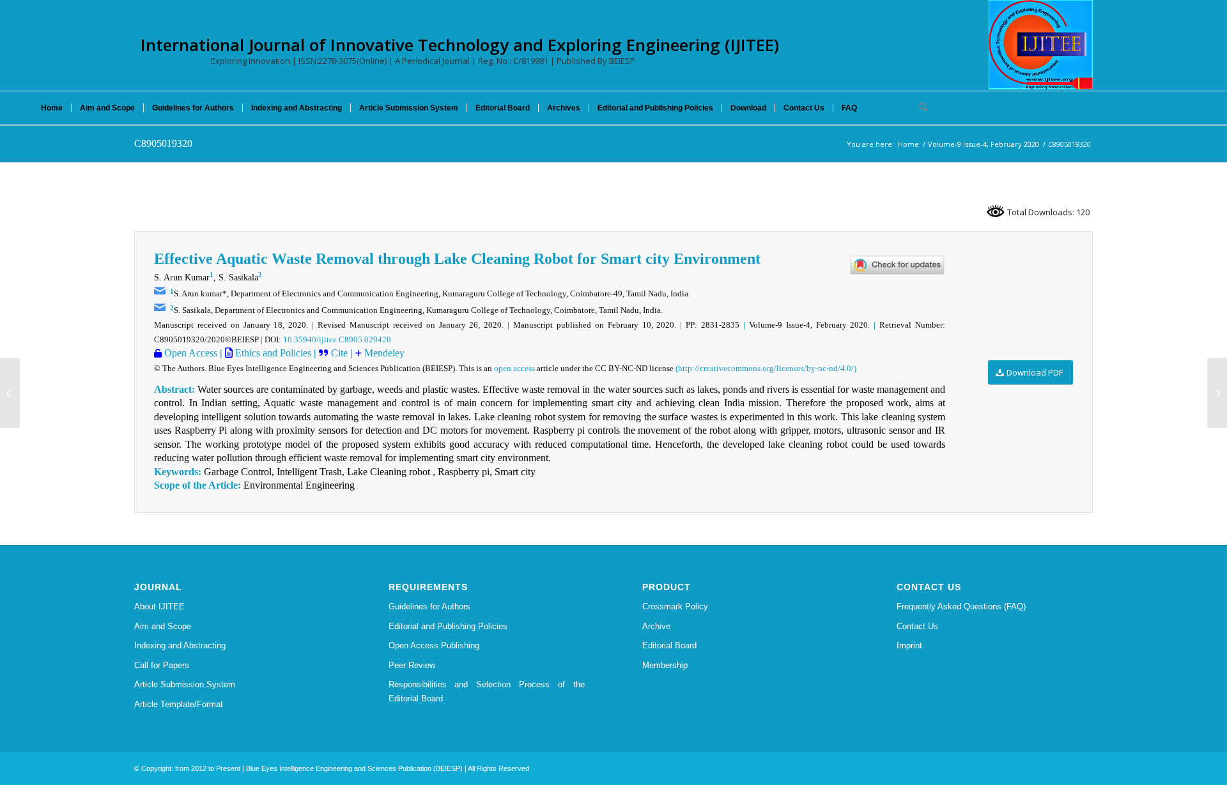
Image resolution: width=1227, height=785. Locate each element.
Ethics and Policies (272, 352)
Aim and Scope (162, 626)
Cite (339, 352)
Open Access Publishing (434, 645)
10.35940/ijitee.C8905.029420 (337, 339)
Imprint (909, 645)
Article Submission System (184, 684)
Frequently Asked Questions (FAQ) (961, 606)
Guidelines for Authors (429, 606)
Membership (665, 665)
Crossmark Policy (675, 606)
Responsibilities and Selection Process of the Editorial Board (487, 691)
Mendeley (383, 352)
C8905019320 (163, 143)
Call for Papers (161, 665)
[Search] (919, 108)
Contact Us (917, 626)
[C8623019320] (10, 393)
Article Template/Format (178, 704)
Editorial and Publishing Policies (448, 626)
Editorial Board (669, 645)
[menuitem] (52, 108)
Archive (656, 626)
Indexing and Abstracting (180, 645)
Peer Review (412, 665)
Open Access (189, 352)
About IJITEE (159, 606)
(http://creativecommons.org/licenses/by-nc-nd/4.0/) (765, 368)
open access (514, 368)
